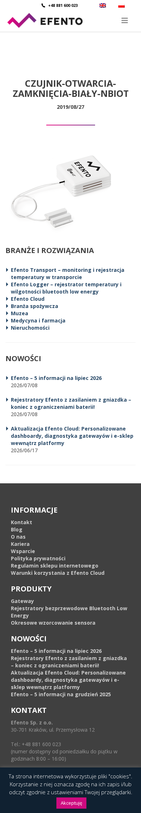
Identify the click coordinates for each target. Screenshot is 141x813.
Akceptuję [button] (71, 803)
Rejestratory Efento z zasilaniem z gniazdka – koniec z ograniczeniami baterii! (71, 403)
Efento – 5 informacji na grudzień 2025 (61, 694)
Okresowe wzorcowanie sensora (53, 622)
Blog (16, 529)
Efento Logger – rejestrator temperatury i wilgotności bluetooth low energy (66, 288)
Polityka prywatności (38, 558)
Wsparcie (23, 551)
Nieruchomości (30, 327)
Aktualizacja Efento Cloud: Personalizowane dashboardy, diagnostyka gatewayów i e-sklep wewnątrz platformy (72, 435)
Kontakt (21, 522)
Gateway (22, 601)
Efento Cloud (27, 298)
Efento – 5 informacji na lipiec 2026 (56, 378)
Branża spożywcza (34, 306)
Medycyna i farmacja (38, 320)
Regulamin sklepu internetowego (54, 565)
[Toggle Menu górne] (70, 20)
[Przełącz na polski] (122, 5)
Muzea (19, 313)
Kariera (20, 543)
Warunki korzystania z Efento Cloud (57, 572)
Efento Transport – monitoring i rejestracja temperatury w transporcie (67, 273)
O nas (18, 536)
